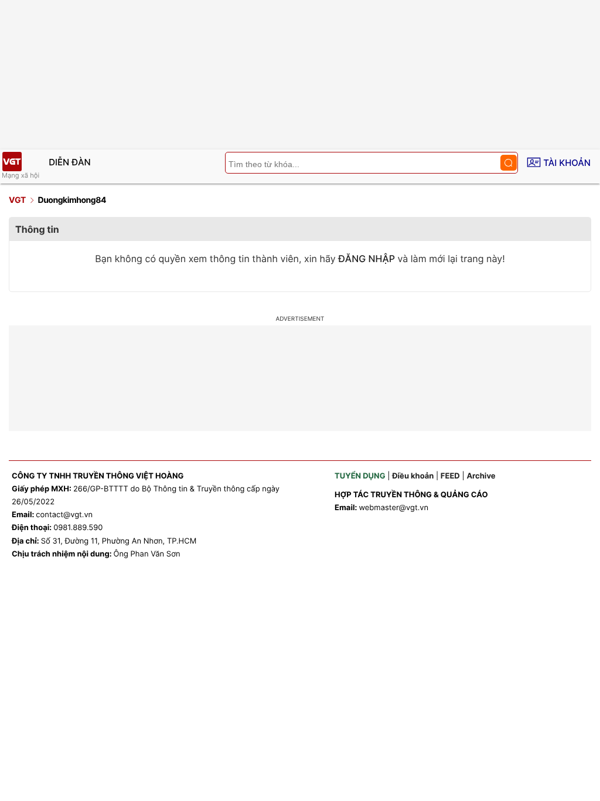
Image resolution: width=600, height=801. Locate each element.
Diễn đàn (70, 162)
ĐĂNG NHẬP (366, 258)
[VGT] (11, 161)
